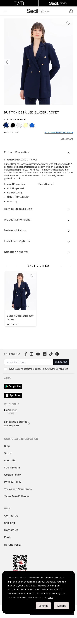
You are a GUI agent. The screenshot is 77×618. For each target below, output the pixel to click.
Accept (61, 605)
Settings (43, 605)
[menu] (5, 11)
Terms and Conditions (18, 489)
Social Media (12, 467)
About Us (9, 460)
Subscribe (61, 362)
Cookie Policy (12, 474)
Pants (7, 537)
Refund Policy (12, 544)
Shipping (9, 522)
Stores (8, 453)
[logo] (38, 11)
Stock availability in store (59, 132)
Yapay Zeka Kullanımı (16, 496)
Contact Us (11, 515)
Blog (7, 446)
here (50, 597)
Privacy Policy (12, 482)
